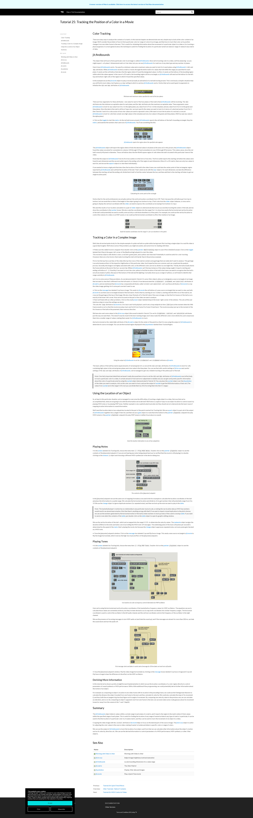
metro (117, 120)
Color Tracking (65, 37)
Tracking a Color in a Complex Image (71, 43)
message (105, 290)
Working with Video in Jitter (69, 57)
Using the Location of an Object (70, 47)
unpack (111, 163)
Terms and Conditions (122, 812)
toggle (104, 120)
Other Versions (110, 807)
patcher (140, 250)
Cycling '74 (134, 812)
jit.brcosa (64, 60)
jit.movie (63, 72)
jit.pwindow (64, 69)
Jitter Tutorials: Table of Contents (114, 789)
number (114, 210)
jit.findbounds (65, 40)
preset (135, 300)
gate (139, 412)
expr (154, 170)
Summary (64, 49)
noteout (105, 455)
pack (170, 410)
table (182, 503)
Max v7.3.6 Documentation (76, 12)
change (105, 503)
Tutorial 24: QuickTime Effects (113, 785)
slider (168, 201)
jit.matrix (63, 66)
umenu (100, 451)
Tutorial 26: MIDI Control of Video (115, 792)
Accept (50, 803)
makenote (177, 522)
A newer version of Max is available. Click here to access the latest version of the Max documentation (126, 4)
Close (38, 809)
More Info (61, 809)
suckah (129, 381)
